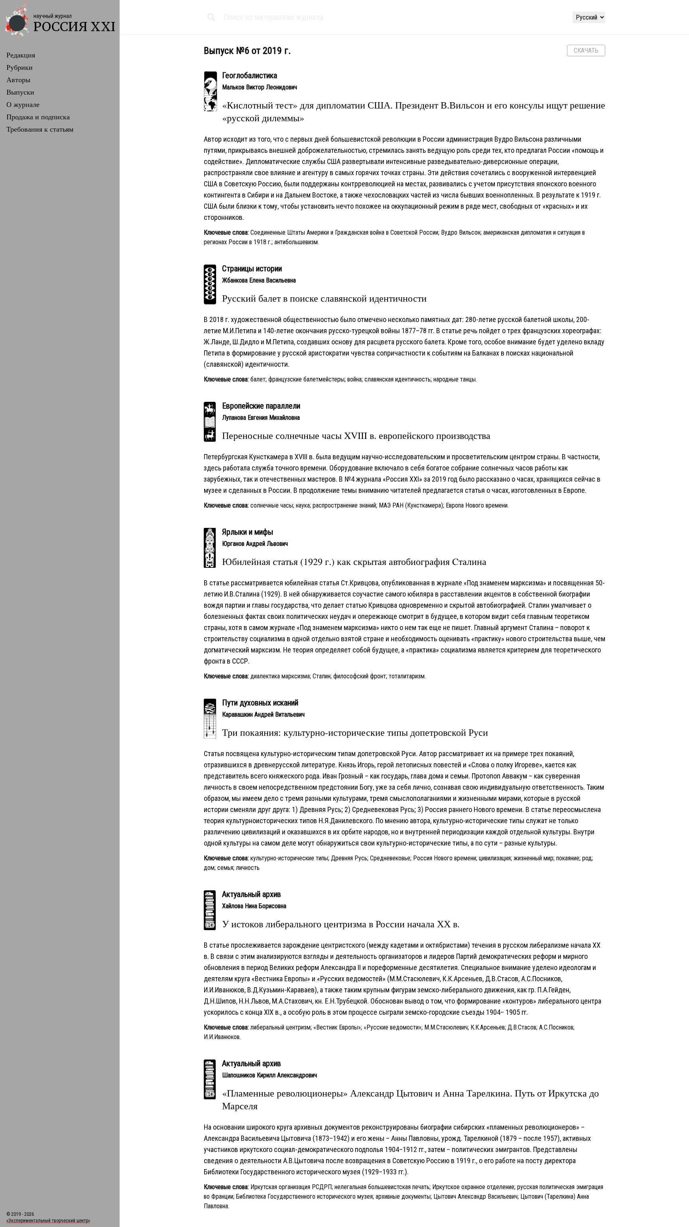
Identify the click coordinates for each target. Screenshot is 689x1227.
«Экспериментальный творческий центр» (48, 1220)
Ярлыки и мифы (247, 532)
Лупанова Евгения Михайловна (261, 417)
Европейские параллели (261, 406)
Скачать (586, 50)
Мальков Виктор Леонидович (259, 87)
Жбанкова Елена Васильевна (259, 280)
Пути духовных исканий (260, 702)
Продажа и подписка (38, 116)
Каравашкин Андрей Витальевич (263, 714)
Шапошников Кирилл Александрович (269, 1075)
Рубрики (19, 67)
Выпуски (20, 92)
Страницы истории (252, 268)
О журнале (22, 104)
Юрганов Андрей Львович (255, 543)
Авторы (18, 79)
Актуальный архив (251, 894)
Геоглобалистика (249, 75)
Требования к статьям (39, 129)
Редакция (20, 54)
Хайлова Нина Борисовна (254, 906)
